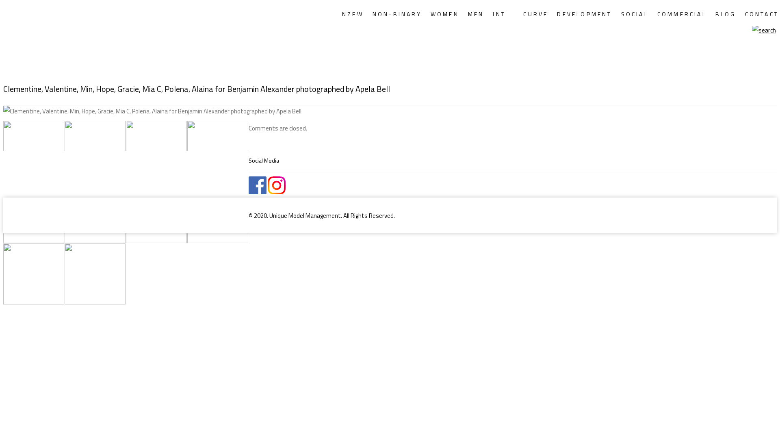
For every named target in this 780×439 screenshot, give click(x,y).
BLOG (725, 14)
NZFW (353, 14)
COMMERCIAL (681, 14)
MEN (476, 14)
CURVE (535, 14)
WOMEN (445, 14)
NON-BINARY (397, 14)
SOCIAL (634, 14)
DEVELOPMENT (584, 14)
